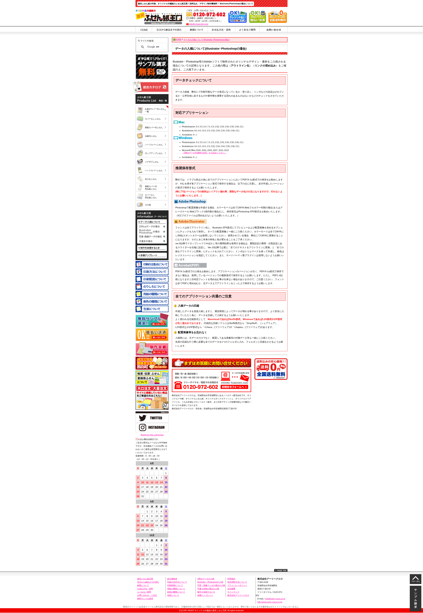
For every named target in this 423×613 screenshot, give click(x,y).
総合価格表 (172, 579)
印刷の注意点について (177, 582)
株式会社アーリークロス (238, 595)
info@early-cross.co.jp (275, 599)
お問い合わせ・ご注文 (147, 595)
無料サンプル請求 (145, 598)
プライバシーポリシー (237, 585)
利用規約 (231, 579)
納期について (143, 585)
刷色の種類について (176, 592)
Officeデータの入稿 (205, 579)
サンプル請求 (415, 598)
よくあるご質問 (144, 592)
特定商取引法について (237, 582)
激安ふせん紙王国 (145, 579)
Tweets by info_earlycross (152, 435)
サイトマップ (233, 592)
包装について (173, 595)
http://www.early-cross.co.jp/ (269, 602)
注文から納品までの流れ (148, 582)
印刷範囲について (175, 585)
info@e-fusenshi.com (198, 24)
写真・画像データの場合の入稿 (211, 585)
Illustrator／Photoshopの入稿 (210, 582)
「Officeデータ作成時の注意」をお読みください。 (204, 153)
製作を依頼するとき (206, 592)
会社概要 (231, 589)
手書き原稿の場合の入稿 (208, 589)
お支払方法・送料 (145, 589)
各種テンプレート (205, 595)
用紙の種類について (176, 589)
